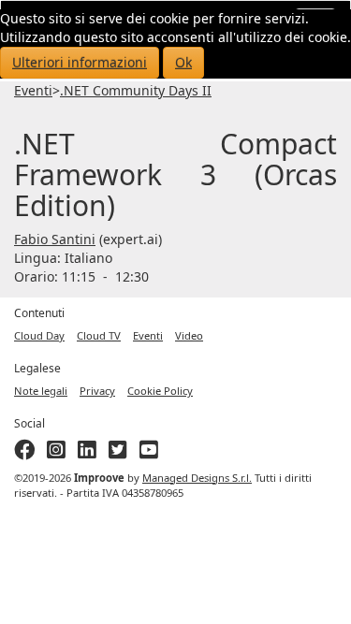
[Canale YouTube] (148, 453)
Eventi (33, 90)
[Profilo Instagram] (56, 453)
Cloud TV (99, 335)
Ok (183, 62)
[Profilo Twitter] (118, 453)
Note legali (40, 391)
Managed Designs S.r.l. (197, 478)
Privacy (97, 391)
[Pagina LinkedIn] (87, 453)
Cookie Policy (160, 391)
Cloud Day (39, 335)
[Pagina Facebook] (24, 453)
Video (189, 335)
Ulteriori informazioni (79, 62)
